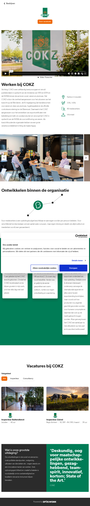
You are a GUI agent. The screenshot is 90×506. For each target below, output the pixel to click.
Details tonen (77, 260)
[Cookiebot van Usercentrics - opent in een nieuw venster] (77, 236)
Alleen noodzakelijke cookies (44, 268)
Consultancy (28, 379)
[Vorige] (4, 157)
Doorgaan (73, 268)
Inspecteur (14, 379)
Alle (4, 379)
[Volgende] (86, 157)
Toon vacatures (45, 22)
